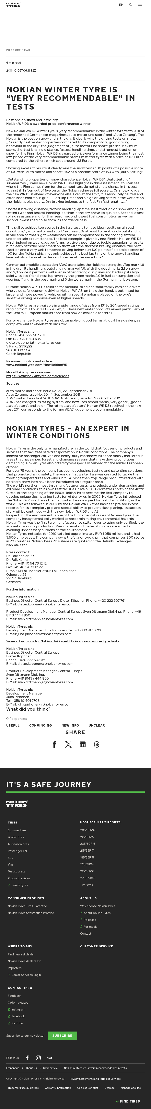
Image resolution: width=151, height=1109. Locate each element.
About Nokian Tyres (97, 913)
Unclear (97, 725)
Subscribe (62, 1035)
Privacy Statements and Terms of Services (95, 1078)
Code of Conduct (87, 1087)
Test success (16, 871)
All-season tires (18, 844)
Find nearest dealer (21, 954)
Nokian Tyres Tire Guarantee (27, 906)
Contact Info (20, 987)
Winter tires (16, 837)
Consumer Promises (26, 898)
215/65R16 (87, 871)
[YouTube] (49, 1057)
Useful (13, 725)
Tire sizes (86, 885)
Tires (12, 822)
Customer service (96, 946)
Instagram (18, 1009)
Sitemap (110, 1087)
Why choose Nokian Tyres (97, 906)
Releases (90, 919)
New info (70, 725)
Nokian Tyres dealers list (24, 961)
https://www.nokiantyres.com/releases (37, 376)
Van (10, 864)
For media (90, 926)
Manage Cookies (131, 1087)
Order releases (18, 1002)
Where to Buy (20, 946)
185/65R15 (87, 857)
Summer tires (17, 830)
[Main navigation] (140, 4)
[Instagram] (38, 1057)
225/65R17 (87, 878)
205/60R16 (87, 843)
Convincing (40, 725)
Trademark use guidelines (23, 1087)
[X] (68, 744)
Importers (14, 968)
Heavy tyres (19, 885)
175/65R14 (87, 864)
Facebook (18, 1016)
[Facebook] (54, 744)
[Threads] (96, 744)
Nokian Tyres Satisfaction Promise (31, 913)
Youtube (17, 1023)
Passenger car (17, 851)
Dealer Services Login (26, 974)
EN (121, 5)
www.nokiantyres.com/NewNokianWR (36, 365)
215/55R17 (87, 850)
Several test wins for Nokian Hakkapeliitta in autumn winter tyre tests (62, 641)
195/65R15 (87, 837)
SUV (10, 857)
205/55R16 (87, 830)
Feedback (14, 995)
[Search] (130, 4)
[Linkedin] (82, 744)
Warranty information (58, 1087)
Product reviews (19, 878)
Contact (85, 933)
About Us (88, 898)
